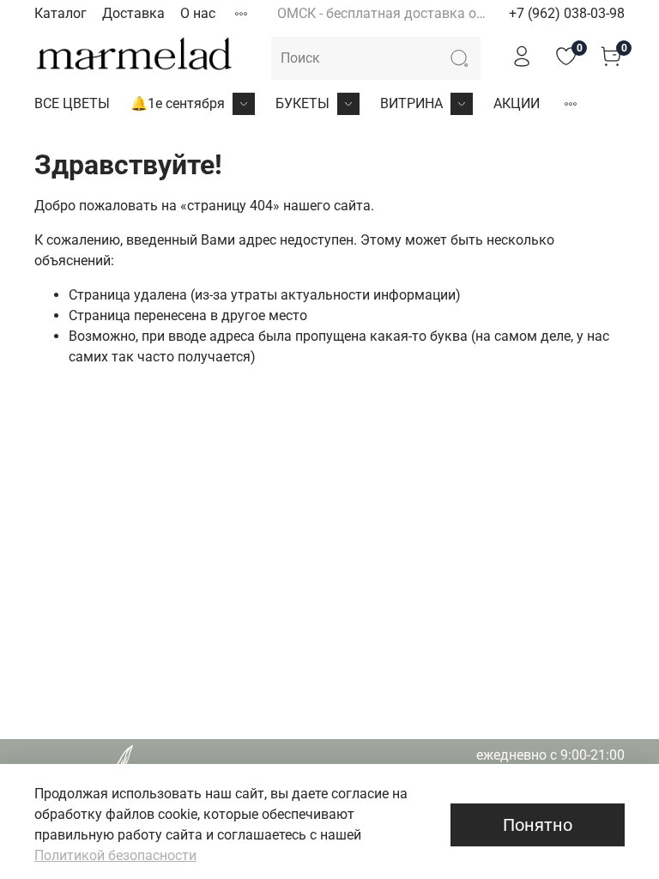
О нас (197, 13)
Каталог (60, 13)
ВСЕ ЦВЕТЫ (72, 103)
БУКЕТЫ (302, 103)
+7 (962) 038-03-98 (567, 13)
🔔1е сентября (177, 103)
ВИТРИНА (411, 103)
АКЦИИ (516, 103)
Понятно (537, 825)
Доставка (133, 13)
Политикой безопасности (115, 855)
